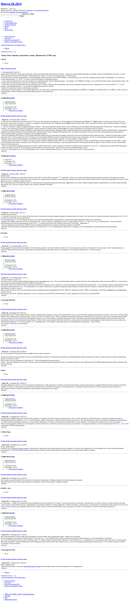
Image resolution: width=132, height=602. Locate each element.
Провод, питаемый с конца (8, 68)
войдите (30, 10)
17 (15, 51)
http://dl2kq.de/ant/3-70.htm (32, 566)
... (13, 51)
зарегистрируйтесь (42, 10)
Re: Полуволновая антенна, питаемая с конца (14, 116)
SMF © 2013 (17, 594)
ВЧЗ (13, 418)
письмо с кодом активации (19, 12)
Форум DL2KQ (11, 4)
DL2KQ (12, 98)
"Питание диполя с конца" (20, 448)
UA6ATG (12, 156)
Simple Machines (28, 594)
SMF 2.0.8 (8, 594)
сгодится (117, 422)
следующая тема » (20, 45)
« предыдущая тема (7, 45)
